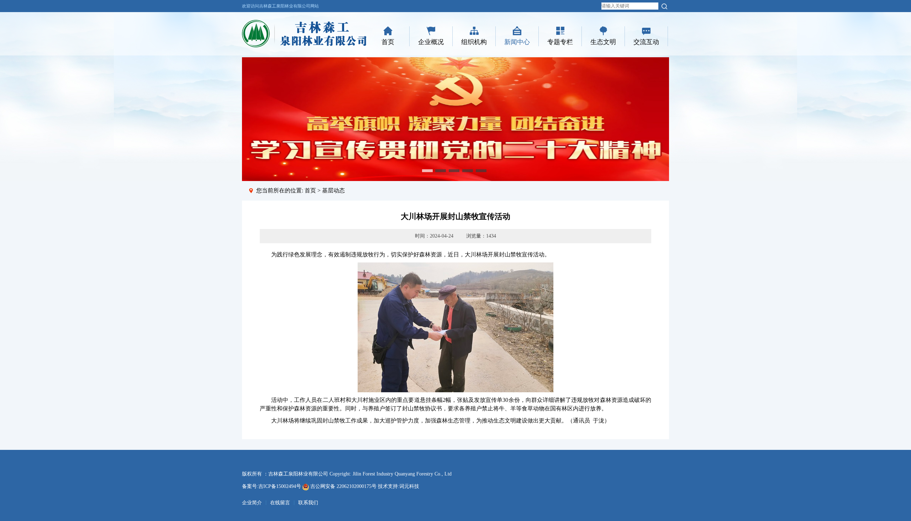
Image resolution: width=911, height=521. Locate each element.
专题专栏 (560, 42)
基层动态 (333, 190)
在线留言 (280, 502)
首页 (387, 42)
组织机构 (474, 42)
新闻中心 (517, 42)
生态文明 (603, 42)
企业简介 (252, 502)
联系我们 (308, 502)
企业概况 (431, 42)
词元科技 (409, 486)
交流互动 (646, 42)
